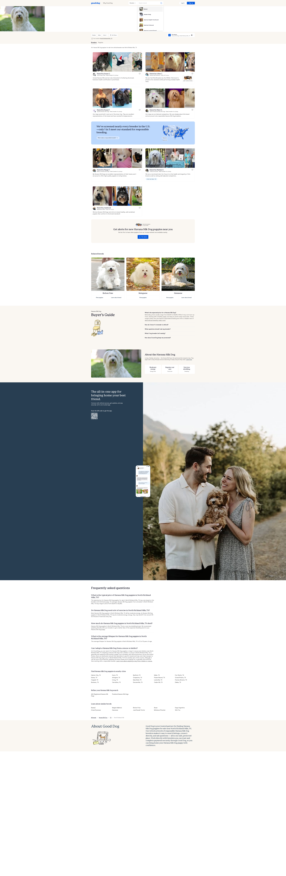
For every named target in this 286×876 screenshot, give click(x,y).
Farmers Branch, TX (181, 680)
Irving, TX (115, 680)
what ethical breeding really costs (155, 320)
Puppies (100, 42)
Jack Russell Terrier (139, 710)
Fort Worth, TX (179, 675)
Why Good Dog (108, 3)
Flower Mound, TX (159, 677)
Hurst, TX (115, 675)
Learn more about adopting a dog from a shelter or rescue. (134, 661)
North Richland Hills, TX (106, 38)
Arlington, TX (116, 677)
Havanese (115, 710)
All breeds (93, 717)
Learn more (189, 359)
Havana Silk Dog (103, 717)
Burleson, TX (95, 682)
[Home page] (95, 3)
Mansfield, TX (137, 680)
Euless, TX (94, 677)
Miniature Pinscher (159, 710)
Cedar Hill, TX (158, 682)
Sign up (191, 3)
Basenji (93, 707)
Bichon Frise (136, 707)
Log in (182, 3)
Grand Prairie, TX (180, 677)
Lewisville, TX (158, 680)
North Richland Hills (119, 717)
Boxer (156, 707)
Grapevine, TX (137, 677)
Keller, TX (157, 675)
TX (110, 717)
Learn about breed (116, 297)
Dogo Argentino (180, 707)
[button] (102, 62)
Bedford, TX (136, 675)
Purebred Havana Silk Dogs (120, 694)
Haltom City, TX (96, 675)
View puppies (99, 297)
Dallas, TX (178, 682)
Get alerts (144, 237)
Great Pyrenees (96, 710)
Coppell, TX (94, 680)
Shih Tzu (177, 710)
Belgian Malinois (117, 707)
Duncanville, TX (137, 682)
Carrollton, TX (116, 682)
